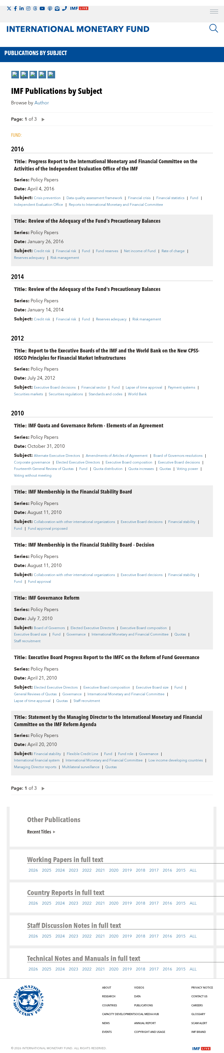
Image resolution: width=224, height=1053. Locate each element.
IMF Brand (198, 1032)
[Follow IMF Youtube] (42, 8)
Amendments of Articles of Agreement (117, 456)
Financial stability (181, 522)
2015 (181, 870)
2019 (127, 870)
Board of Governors (49, 628)
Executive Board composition (129, 462)
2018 (140, 870)
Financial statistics (170, 198)
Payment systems (181, 387)
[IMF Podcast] (50, 8)
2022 (87, 870)
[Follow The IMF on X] (9, 8)
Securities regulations (66, 394)
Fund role (125, 754)
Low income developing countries (175, 760)
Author (41, 103)
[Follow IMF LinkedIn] (22, 8)
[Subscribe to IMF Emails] (57, 8)
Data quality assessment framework (94, 198)
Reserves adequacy (29, 258)
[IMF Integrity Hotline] (64, 8)
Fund (194, 198)
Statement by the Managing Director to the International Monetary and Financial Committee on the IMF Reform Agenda (108, 720)
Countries (109, 1005)
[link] (15, 74)
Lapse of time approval (144, 387)
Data (137, 996)
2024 (60, 870)
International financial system (37, 760)
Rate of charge (173, 251)
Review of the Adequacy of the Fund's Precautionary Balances (94, 220)
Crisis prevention (47, 198)
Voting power (187, 469)
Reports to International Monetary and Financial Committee (116, 205)
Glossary (198, 1014)
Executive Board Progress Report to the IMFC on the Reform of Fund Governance (114, 657)
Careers (197, 1005)
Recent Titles (39, 831)
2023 (73, 870)
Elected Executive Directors (78, 462)
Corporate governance (32, 462)
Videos (139, 987)
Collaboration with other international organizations (74, 522)
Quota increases (141, 469)
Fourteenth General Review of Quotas (44, 469)
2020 (113, 870)
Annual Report (145, 1023)
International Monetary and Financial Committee (130, 634)
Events (107, 1032)
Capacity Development (118, 1014)
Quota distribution (108, 469)
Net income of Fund (140, 251)
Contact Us (199, 996)
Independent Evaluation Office (38, 205)
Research (109, 996)
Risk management (64, 258)
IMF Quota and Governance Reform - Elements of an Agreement (95, 425)
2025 (46, 870)
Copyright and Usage (149, 1032)
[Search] (213, 28)
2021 (100, 870)
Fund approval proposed (48, 529)
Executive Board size (30, 634)
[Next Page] (42, 119)
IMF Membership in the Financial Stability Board (80, 491)
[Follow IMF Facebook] (15, 8)
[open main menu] (214, 12)
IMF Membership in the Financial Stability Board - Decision (91, 544)
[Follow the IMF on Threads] (35, 8)
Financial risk (66, 251)
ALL (193, 870)
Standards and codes (105, 394)
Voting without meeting (33, 476)
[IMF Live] (201, 1048)
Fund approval (39, 582)
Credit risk (42, 251)
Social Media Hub (146, 1014)
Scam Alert (199, 1023)
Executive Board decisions (55, 387)
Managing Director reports (35, 767)
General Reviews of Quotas (35, 694)
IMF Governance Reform (53, 597)
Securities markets (28, 394)
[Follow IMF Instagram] (28, 8)
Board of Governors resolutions (177, 456)
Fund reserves (107, 251)
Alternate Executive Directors (57, 456)
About (106, 987)
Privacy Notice (202, 987)
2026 (33, 870)
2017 (154, 870)
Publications (143, 1005)
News (106, 1023)
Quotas (165, 469)
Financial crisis (139, 198)
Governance (76, 634)
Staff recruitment (27, 641)
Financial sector (93, 387)
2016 (167, 870)
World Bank (137, 394)
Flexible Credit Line (82, 754)
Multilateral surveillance (80, 767)
